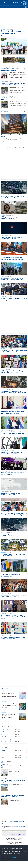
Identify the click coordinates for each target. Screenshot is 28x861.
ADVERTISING (9, 831)
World (3, 96)
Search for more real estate (13, 147)
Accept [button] (14, 857)
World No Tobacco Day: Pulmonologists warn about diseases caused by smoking (9, 695)
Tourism (3, 29)
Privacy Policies (14, 834)
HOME (4, 831)
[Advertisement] (14, 15)
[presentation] (24, 111)
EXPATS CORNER (8, 761)
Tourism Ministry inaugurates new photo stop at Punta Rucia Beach (13, 33)
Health (4, 691)
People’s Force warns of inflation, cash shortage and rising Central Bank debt (10, 705)
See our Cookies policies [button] (13, 853)
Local (2, 67)
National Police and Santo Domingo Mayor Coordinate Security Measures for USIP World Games (13, 617)
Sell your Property (23, 147)
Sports (3, 389)
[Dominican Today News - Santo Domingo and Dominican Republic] (14, 3)
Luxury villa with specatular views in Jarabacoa (12, 134)
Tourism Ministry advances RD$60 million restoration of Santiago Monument (9, 715)
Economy (3, 450)
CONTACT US (16, 831)
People (3, 430)
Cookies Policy (22, 834)
